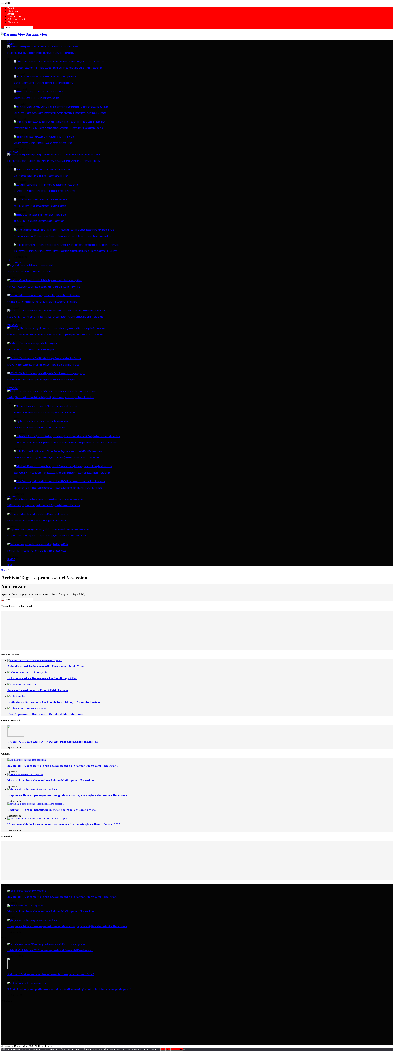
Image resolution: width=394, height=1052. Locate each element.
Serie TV (17, 262)
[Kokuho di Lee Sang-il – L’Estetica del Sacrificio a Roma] (38, 91)
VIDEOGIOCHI (12, 325)
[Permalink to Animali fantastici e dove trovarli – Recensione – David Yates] (34, 660)
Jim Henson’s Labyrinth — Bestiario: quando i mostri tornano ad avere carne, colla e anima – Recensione (58, 67)
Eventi (10, 8)
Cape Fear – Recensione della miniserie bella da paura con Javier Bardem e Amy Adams (43, 286)
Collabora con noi (16, 19)
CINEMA (10, 43)
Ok (163, 1049)
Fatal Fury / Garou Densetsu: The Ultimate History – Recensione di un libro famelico (43, 364)
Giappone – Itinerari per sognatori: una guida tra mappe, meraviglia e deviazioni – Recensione (46, 535)
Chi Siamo (12, 11)
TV (8, 259)
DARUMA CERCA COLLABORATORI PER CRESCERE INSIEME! (52, 741)
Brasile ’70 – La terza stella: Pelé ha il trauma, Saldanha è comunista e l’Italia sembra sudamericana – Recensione (55, 316)
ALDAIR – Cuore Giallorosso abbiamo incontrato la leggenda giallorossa (43, 82)
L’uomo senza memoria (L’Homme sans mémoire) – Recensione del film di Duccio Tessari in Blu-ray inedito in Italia (62, 236)
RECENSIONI (12, 388)
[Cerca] (2, 3)
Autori (10, 13)
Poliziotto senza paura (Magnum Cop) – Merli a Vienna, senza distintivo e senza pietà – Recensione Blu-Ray (53, 160)
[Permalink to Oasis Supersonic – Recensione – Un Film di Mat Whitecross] (26, 708)
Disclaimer (12, 22)
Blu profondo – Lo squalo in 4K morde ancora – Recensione (39, 221)
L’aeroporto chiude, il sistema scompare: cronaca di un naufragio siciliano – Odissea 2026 (63, 824)
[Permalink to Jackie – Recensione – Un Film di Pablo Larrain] (21, 684)
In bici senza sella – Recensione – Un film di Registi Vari (42, 678)
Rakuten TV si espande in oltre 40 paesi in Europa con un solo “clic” (50, 974)
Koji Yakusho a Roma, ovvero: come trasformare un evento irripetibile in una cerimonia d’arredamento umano (60, 113)
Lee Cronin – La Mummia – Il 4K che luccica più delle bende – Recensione (44, 190)
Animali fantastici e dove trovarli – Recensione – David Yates (45, 666)
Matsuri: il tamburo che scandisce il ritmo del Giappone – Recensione (36, 520)
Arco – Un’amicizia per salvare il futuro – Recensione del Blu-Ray (41, 175)
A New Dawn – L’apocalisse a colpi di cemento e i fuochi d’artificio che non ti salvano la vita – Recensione (58, 487)
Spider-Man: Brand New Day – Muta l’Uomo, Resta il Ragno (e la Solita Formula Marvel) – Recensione (56, 457)
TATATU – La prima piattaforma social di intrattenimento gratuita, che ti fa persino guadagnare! (69, 989)
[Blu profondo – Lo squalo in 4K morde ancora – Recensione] (40, 214)
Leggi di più (177, 1049)
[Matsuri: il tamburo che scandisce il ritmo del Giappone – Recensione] (37, 514)
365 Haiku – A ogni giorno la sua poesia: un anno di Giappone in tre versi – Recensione (43, 505)
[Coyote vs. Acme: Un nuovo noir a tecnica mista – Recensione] (41, 421)
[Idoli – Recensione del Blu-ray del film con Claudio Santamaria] (41, 199)
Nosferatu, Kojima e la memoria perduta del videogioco (30, 349)
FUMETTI (11, 559)
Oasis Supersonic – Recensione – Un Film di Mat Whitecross (45, 714)
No (168, 1049)
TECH (9, 562)
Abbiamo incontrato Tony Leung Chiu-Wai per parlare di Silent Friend (43, 143)
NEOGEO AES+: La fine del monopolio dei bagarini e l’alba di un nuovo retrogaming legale (45, 379)
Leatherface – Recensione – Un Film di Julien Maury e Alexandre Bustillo (53, 702)
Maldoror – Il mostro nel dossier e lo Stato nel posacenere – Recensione (44, 412)
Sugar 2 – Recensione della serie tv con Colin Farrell (29, 271)
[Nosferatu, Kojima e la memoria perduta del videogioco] (32, 343)
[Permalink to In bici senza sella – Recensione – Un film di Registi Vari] (27, 672)
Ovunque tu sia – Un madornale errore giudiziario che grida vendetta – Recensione (42, 301)
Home (4, 570)
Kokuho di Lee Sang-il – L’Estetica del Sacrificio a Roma (37, 97)
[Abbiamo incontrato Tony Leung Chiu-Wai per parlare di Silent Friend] (44, 136)
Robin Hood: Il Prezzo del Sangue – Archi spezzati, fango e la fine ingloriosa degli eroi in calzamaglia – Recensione (62, 472)
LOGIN (9, 565)
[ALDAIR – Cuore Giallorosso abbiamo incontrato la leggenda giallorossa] (45, 76)
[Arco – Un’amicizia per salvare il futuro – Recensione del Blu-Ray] (42, 169)
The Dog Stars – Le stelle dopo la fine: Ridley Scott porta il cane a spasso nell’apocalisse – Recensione (50, 397)
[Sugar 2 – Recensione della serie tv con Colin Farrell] (30, 265)
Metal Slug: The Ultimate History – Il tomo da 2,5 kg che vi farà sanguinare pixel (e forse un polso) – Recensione (55, 334)
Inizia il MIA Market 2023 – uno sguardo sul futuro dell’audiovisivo (50, 950)
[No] (184, 1049)
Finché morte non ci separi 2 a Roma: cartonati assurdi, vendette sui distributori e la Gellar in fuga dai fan (58, 127)
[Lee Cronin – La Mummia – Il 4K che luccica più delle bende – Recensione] (46, 184)
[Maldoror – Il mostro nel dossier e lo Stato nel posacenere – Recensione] (45, 406)
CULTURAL (11, 496)
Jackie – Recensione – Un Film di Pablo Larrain (37, 690)
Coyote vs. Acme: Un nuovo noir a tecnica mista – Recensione (40, 427)
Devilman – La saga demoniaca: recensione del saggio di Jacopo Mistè (36, 550)
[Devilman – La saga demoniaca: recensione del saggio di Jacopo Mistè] (37, 544)
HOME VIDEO (12, 151)
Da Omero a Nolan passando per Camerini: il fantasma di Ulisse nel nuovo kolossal (41, 52)
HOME (10, 41)
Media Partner (14, 16)
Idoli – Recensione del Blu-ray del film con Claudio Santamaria (40, 205)
